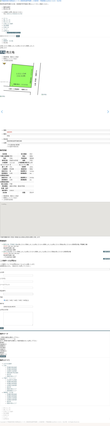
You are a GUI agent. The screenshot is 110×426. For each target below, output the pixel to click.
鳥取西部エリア (12, 390)
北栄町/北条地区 (12, 385)
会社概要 (6, 25)
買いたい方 (6, 20)
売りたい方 (6, 9)
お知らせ (6, 27)
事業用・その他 (8, 392)
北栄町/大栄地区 (12, 371)
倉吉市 (9, 374)
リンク (5, 29)
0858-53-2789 (18, 14)
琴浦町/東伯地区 (12, 367)
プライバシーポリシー (14, 32)
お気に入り (3, 47)
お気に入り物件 (8, 23)
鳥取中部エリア (12, 376)
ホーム (5, 18)
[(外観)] (44, 94)
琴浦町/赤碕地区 (12, 369)
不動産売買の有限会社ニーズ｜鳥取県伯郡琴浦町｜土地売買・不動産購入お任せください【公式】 (37, 422)
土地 (5, 365)
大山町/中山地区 (12, 380)
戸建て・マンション (10, 378)
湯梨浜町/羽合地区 (12, 372)
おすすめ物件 (8, 363)
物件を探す (6, 7)
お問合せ (6, 31)
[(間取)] (20, 94)
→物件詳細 (106, 251)
